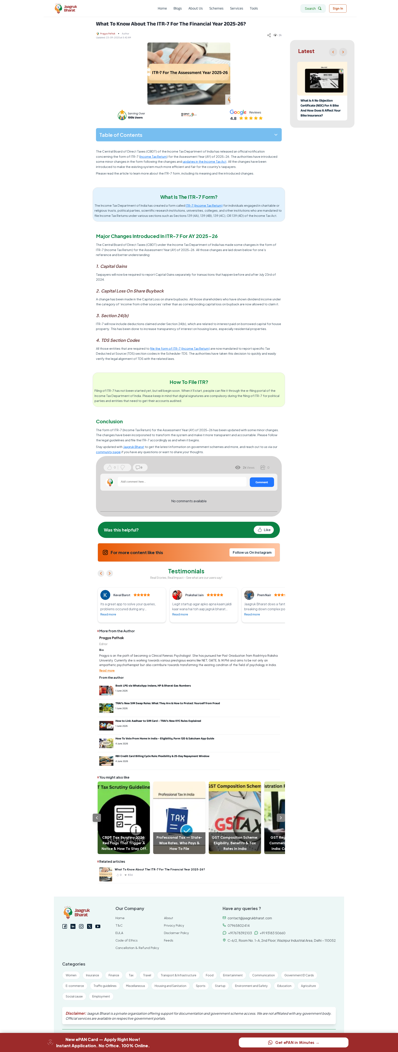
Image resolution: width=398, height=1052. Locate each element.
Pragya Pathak (107, 33)
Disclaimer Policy (176, 933)
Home (120, 918)
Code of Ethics (126, 940)
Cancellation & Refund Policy (137, 948)
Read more (108, 614)
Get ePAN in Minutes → (297, 1042)
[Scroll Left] (97, 818)
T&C (119, 925)
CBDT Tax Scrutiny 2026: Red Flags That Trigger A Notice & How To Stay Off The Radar (124, 843)
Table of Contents (120, 135)
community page (108, 452)
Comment (262, 482)
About (168, 918)
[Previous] (333, 52)
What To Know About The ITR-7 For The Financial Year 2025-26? (160, 869)
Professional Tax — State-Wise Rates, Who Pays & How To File (179, 843)
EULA (119, 933)
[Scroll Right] (281, 818)
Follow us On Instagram (252, 552)
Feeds (168, 940)
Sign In (338, 8)
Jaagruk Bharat (133, 447)
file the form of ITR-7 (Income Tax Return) (180, 348)
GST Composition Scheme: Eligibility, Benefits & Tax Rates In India (235, 843)
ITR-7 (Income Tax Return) (204, 205)
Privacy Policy (174, 925)
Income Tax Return (153, 156)
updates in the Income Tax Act (204, 161)
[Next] (343, 52)
